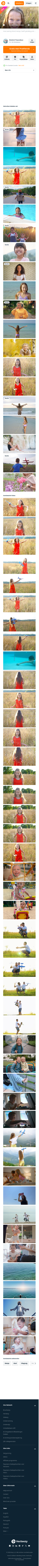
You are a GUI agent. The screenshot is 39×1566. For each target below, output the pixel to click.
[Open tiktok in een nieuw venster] (22, 1545)
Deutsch (6, 1523)
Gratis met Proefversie (19, 49)
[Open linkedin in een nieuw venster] (15, 1545)
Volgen (32, 42)
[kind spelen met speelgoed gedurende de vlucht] (19, 1100)
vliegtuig (24, 1362)
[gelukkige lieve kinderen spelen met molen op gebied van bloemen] (19, 232)
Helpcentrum (7, 1490)
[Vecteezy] (3, 3)
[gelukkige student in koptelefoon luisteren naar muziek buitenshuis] (19, 309)
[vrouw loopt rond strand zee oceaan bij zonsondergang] (19, 136)
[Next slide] (31, 1362)
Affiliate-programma (10, 1460)
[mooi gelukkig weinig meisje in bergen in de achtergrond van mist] (19, 1137)
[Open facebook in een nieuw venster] (9, 1545)
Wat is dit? (21, 65)
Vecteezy (6, 1413)
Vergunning (7, 1452)
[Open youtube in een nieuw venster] (28, 1545)
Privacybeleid (26, 1557)
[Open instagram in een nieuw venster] (12, 1545)
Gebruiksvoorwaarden (14, 1557)
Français (6, 1527)
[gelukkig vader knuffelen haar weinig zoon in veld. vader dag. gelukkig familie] (19, 947)
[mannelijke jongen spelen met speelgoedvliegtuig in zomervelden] (19, 462)
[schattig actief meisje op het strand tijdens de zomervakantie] (19, 424)
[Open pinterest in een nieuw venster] (19, 1545)
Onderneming (8, 1420)
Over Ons (6, 1497)
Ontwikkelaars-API (9, 1427)
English (5, 1512)
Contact (5, 1493)
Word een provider (9, 1500)
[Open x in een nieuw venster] (25, 1545)
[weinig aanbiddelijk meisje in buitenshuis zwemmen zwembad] (19, 213)
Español (5, 1516)
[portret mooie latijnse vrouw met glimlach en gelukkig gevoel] (19, 270)
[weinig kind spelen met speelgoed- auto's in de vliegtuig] (19, 1118)
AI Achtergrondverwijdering (12, 1437)
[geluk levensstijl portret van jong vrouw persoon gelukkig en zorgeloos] (19, 1270)
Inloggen (28, 3)
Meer (5, 1530)
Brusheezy (6, 1409)
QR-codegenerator (9, 1440)
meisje (7, 1362)
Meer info (8, 69)
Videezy (5, 1416)
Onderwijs (6, 1424)
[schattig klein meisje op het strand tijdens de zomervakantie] (19, 290)
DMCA (5, 1456)
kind (15, 1362)
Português (6, 1520)
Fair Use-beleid (18, 1559)
